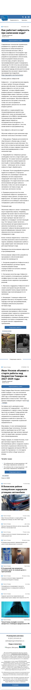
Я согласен (15, 685)
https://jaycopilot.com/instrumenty (12, 75)
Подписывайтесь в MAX (15, 40)
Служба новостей (7, 35)
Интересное (5, 26)
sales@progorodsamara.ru (14, 641)
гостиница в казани (6, 330)
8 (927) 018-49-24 (14, 638)
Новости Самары (7, 367)
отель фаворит (5, 475)
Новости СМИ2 (5, 333)
